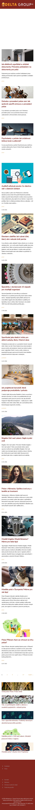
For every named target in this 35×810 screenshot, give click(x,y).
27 (23, 675)
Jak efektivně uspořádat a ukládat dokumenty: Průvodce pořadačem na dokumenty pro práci (16, 67)
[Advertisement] (17, 27)
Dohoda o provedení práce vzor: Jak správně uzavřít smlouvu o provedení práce (17, 104)
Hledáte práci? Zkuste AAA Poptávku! (15, 752)
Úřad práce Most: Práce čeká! (12, 692)
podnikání (4, 357)
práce (3, 81)
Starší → (30, 675)
